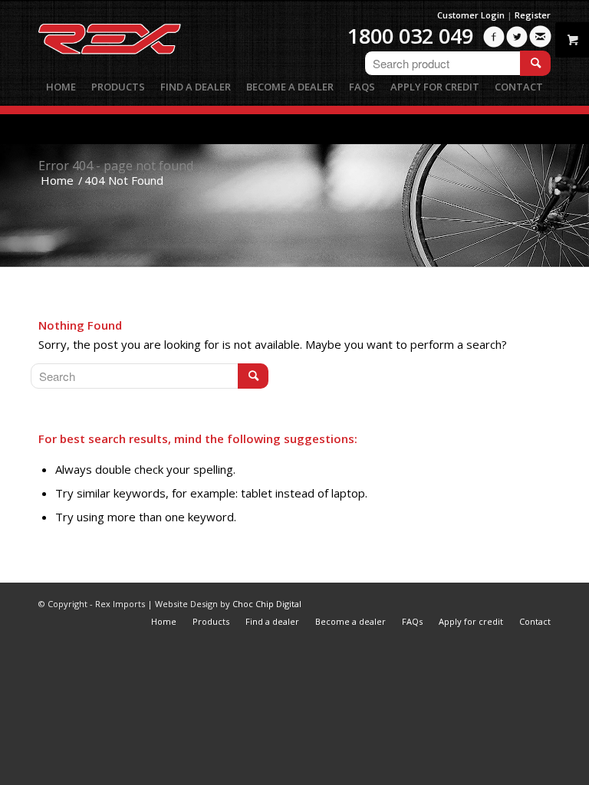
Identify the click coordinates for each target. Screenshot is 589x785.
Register (533, 15)
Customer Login (471, 15)
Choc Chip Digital (266, 603)
